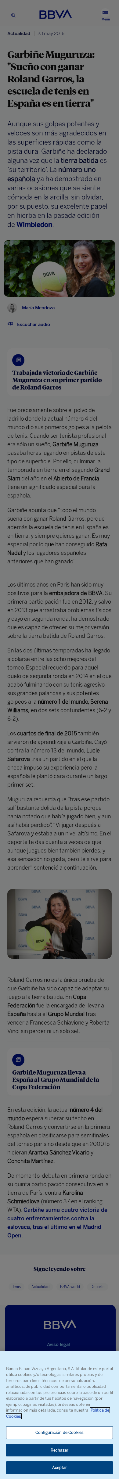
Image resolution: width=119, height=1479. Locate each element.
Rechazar (59, 1450)
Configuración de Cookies (59, 1432)
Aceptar (59, 1467)
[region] (59, 1415)
